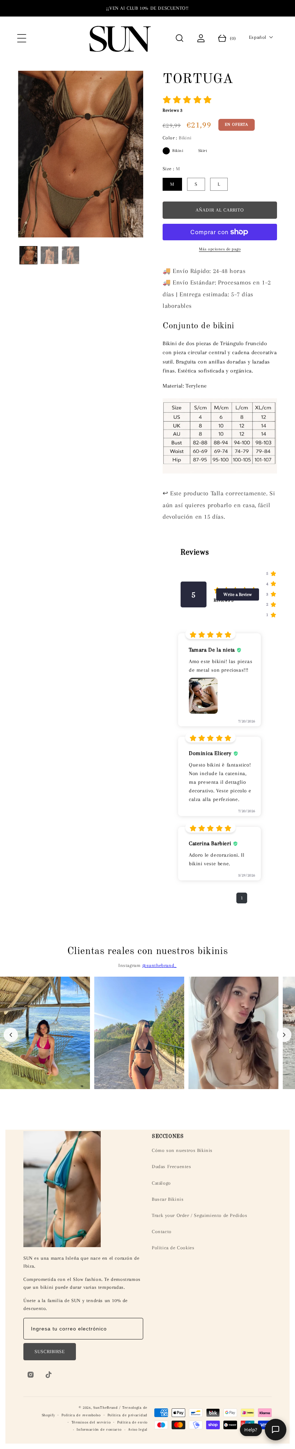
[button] (22, 38)
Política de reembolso (81, 1415)
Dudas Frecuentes (171, 1166)
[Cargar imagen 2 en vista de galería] (49, 255)
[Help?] (275, 1429)
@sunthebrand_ (159, 965)
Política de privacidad (128, 1415)
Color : (177, 137)
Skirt (192, 150)
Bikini (166, 150)
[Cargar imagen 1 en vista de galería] (28, 255)
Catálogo (161, 1183)
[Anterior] (11, 1035)
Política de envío (132, 1422)
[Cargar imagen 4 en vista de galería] (70, 255)
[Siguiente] (284, 1035)
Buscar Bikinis (167, 1199)
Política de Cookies (173, 1247)
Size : (171, 168)
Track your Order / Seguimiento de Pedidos (200, 1215)
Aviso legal (138, 1429)
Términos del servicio (91, 1422)
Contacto (162, 1231)
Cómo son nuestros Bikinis (182, 1150)
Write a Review (237, 594)
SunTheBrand (105, 1407)
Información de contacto (99, 1429)
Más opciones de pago (220, 249)
